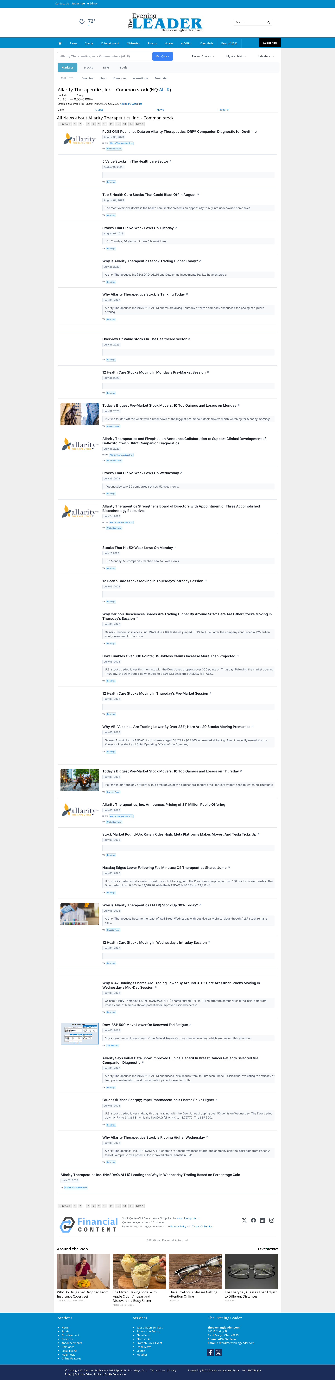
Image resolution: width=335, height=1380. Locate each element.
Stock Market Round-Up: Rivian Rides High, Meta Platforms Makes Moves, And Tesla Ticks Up (181, 834)
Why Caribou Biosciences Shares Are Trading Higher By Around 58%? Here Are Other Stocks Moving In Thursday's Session (187, 616)
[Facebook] (253, 1224)
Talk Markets (112, 1045)
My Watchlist (234, 56)
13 (124, 124)
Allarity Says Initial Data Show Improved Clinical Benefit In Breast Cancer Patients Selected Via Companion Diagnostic (180, 1060)
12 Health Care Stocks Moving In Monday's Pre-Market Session (155, 372)
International (140, 78)
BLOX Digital (254, 1370)
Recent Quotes (201, 56)
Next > (139, 124)
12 (118, 124)
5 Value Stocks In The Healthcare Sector (137, 161)
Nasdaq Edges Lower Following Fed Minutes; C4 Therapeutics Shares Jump (166, 868)
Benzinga (111, 182)
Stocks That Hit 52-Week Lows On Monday (139, 548)
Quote (99, 109)
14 (131, 124)
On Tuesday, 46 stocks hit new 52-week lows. (136, 241)
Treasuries (161, 78)
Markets (67, 67)
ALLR (164, 89)
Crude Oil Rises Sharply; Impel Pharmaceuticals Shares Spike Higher (160, 1100)
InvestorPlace (113, 426)
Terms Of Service (202, 1226)
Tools (123, 67)
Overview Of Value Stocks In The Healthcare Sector (146, 339)
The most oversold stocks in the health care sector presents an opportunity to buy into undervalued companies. (178, 208)
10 (104, 124)
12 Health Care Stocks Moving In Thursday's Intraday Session (154, 581)
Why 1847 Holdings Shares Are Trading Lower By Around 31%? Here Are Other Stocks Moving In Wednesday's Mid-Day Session (181, 985)
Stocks (88, 67)
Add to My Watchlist (131, 103)
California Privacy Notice (88, 1374)
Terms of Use (157, 1370)
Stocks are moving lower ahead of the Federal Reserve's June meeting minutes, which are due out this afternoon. (179, 1038)
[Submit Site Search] (268, 22)
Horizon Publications (96, 1370)
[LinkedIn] (263, 1224)
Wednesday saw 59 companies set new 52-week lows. (142, 486)
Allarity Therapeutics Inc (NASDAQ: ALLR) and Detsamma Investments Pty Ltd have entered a (166, 274)
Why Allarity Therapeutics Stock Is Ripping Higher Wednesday (155, 1137)
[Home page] (164, 22)
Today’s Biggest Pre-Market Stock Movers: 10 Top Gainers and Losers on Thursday (172, 771)
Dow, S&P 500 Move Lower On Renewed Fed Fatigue (147, 1025)
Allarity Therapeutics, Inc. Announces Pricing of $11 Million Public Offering (163, 804)
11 (111, 124)
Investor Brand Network (76, 1187)
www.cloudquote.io (188, 1218)
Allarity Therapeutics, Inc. (121, 143)
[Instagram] (272, 1224)
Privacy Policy (178, 1226)
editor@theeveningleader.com (236, 1343)
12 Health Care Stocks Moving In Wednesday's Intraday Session (156, 942)
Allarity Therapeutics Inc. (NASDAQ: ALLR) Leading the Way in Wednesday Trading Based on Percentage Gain (150, 1175)
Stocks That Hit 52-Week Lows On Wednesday (142, 473)
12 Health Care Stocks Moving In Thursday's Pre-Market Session (157, 693)
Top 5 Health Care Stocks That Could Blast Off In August (150, 195)
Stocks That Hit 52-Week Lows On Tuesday (139, 228)
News (103, 78)
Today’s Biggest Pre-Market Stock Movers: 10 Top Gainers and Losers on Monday (171, 405)
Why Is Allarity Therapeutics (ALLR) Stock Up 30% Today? (152, 905)
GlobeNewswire (114, 149)
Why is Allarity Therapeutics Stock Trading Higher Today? (152, 261)
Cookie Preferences (115, 1374)
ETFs (106, 67)
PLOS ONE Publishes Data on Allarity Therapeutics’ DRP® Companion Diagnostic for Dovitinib (179, 131)
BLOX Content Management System (221, 1370)
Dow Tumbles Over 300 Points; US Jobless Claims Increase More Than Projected (170, 656)
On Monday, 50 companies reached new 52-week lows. (142, 561)
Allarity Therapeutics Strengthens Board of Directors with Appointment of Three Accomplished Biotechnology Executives (181, 508)
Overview (87, 78)
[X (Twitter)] (244, 1224)
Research (223, 109)
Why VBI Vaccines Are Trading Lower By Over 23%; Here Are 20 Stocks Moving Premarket (178, 727)
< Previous (64, 124)
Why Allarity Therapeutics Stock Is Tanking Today (145, 294)
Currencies (119, 78)
